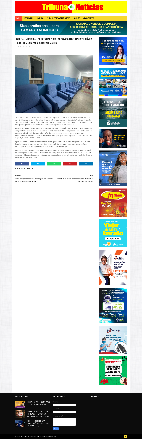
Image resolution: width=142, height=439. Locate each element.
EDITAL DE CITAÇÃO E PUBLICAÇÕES (58, 18)
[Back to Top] (125, 436)
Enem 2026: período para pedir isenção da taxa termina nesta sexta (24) (38, 423)
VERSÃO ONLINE (29, 18)
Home (18, 18)
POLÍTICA (40, 18)
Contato (77, 18)
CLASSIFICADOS (88, 18)
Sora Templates (25, 436)
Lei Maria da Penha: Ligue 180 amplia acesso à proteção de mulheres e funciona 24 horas (38, 413)
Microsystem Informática (45, 436)
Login (54, 436)
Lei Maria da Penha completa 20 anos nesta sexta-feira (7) (38, 403)
